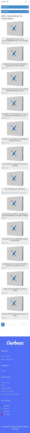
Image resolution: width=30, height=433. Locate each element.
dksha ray (5, 168)
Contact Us (5, 382)
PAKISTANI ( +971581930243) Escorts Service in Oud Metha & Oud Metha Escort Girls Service (15, 114)
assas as (5, 68)
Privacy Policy (6, 388)
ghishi (4, 218)
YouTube (6, 414)
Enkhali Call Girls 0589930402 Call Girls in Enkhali (15, 289)
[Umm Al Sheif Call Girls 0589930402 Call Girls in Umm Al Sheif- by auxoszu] (14, 228)
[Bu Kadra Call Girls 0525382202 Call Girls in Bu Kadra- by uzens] (14, 303)
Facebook (6, 406)
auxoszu (5, 243)
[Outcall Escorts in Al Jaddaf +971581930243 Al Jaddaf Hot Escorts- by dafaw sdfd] (14, 128)
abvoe (4, 268)
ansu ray (5, 93)
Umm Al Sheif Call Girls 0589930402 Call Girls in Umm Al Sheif (15, 239)
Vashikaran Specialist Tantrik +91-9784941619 (14, 193)
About (3, 371)
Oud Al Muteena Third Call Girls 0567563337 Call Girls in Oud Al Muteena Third (15, 264)
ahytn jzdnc (6, 118)
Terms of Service (7, 391)
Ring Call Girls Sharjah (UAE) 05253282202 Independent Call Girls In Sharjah (15, 64)
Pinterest (6, 412)
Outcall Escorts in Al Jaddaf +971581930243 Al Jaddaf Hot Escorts (15, 139)
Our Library (5, 356)
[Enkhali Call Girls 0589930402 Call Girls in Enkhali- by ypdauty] (14, 278)
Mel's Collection (7, 359)
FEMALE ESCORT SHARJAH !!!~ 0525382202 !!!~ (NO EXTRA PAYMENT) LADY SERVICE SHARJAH (15, 214)
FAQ (2, 385)
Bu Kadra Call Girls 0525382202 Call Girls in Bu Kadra (15, 314)
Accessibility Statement (10, 394)
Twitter (6, 409)
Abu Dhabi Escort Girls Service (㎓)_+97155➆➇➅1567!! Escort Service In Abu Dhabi (15, 39)
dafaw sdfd (6, 143)
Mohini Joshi (6, 43)
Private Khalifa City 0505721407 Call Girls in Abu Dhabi (15, 164)
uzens (4, 318)
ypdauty (5, 293)
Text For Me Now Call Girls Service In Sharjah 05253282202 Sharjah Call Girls (15, 89)
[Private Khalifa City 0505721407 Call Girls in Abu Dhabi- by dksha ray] (14, 153)
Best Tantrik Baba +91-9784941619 (15, 189)
